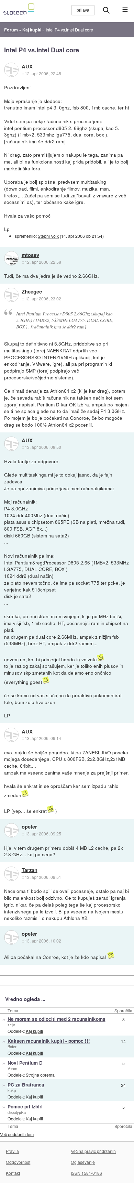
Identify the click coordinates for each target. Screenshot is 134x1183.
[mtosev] (11, 258)
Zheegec (32, 291)
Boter (12, 1046)
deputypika (17, 1112)
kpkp (12, 1090)
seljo (11, 1024)
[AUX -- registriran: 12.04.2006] (11, 70)
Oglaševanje (83, 1162)
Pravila (12, 1151)
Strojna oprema (40, 1075)
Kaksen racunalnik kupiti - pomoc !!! (49, 1041)
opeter (29, 826)
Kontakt (13, 1173)
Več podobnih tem (17, 1134)
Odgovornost (18, 1162)
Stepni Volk (48, 236)
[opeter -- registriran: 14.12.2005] (11, 830)
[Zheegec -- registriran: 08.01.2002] (11, 295)
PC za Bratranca (26, 1084)
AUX (27, 66)
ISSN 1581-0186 (86, 1173)
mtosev (30, 255)
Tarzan (29, 870)
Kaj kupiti (34, 1031)
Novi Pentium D (25, 1063)
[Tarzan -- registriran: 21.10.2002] (11, 874)
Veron (12, 1068)
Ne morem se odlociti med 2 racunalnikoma (56, 1019)
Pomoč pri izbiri (25, 1106)
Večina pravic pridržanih (93, 1151)
